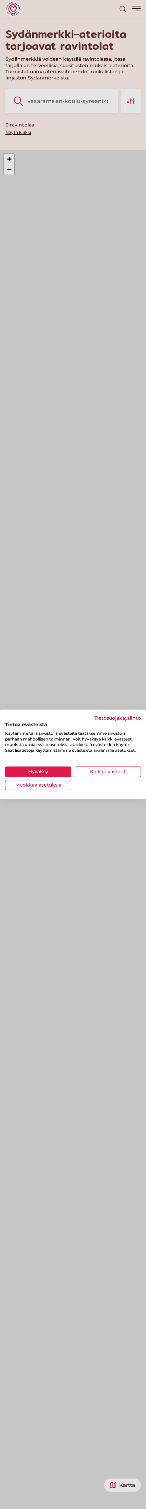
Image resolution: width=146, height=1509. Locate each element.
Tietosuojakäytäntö (117, 718)
